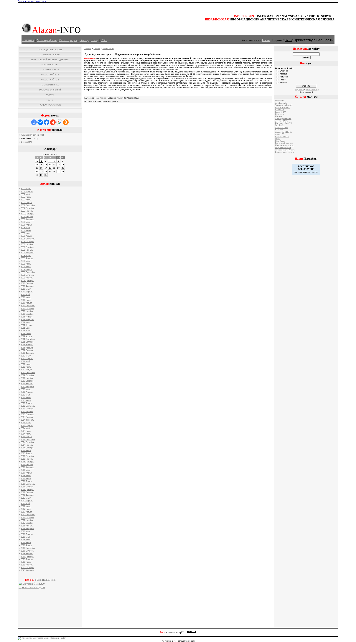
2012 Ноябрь (27, 378)
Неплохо (284, 77)
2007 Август (26, 202)
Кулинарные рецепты (284, 152)
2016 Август (26, 481)
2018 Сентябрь (28, 548)
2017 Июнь (26, 506)
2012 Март (26, 356)
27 (58, 171)
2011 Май (25, 328)
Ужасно (283, 83)
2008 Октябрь (27, 241)
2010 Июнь (26, 297)
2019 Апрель (27, 559)
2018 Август (26, 545)
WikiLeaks (279, 125)
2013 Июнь (26, 397)
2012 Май (25, 361)
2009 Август (26, 269)
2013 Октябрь (27, 409)
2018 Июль (26, 542)
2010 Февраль (27, 286)
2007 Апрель (27, 191)
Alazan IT (279, 134)
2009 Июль (26, 266)
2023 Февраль (27, 570)
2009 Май (25, 261)
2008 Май (25, 227)
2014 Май (25, 428)
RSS (104, 40)
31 (45, 175)
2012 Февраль (27, 353)
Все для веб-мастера (284, 143)
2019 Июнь (26, 562)
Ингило (278, 116)
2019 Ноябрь (27, 565)
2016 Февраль (27, 467)
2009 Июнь (26, 264)
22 (37, 171)
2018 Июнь (26, 540)
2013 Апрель (27, 392)
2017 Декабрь (27, 523)
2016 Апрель (27, 473)
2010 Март (26, 289)
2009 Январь (27, 250)
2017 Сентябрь (28, 514)
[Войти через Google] (59, 122)
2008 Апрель (27, 225)
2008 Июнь (26, 230)
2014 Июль (26, 434)
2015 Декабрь (27, 462)
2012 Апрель (27, 358)
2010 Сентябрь (28, 305)
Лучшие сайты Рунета (285, 150)
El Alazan (279, 130)
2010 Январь (27, 283)
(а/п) (40, 579)
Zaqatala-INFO (281, 121)
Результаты (299, 89)
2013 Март (26, 389)
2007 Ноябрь (27, 211)
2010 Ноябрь (27, 311)
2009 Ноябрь (27, 278)
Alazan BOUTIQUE (283, 132)
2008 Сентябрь (28, 239)
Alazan (120, 98)
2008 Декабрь (27, 247)
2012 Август (26, 370)
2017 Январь (27, 492)
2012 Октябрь (27, 375)
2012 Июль (26, 367)
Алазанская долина (30, 135)
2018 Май (25, 537)
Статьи (97, 48)
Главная (28, 40)
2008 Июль (26, 233)
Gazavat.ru (279, 114)
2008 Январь (27, 216)
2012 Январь (27, 350)
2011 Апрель (26, 325)
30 (41, 175)
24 (45, 171)
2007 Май (25, 194)
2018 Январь (27, 526)
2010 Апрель (27, 292)
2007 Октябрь (27, 208)
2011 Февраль (27, 319)
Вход (94, 40)
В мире (24, 142)
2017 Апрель (27, 501)
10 (45, 164)
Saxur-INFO (280, 112)
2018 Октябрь (27, 551)
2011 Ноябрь (27, 344)
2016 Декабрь (27, 489)
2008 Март (26, 222)
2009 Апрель (27, 258)
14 (63, 164)
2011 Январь (27, 317)
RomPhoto (279, 110)
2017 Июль (26, 509)
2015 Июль (26, 450)
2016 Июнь (26, 475)
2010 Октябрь (27, 308)
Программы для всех (284, 145)
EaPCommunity (282, 136)
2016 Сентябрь (28, 484)
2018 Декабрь (27, 556)
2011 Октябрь (27, 342)
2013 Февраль (27, 386)
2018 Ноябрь (27, 553)
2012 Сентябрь (28, 372)
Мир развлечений (283, 148)
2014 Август (26, 436)
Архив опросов (311, 89)
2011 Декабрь (27, 347)
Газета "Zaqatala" (282, 107)
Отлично (284, 71)
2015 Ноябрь (27, 459)
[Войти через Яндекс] (53, 122)
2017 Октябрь (27, 517)
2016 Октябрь (27, 487)
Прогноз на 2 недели (32, 587)
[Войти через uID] (34, 122)
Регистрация (68, 40)
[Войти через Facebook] (46, 122)
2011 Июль (26, 333)
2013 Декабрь (27, 414)
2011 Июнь (26, 331)
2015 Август (26, 453)
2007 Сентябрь (28, 205)
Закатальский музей (284, 105)
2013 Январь (27, 383)
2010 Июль (26, 300)
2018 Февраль (27, 528)
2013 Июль (26, 400)
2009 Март (26, 255)
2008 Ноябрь (27, 244)
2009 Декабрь (27, 280)
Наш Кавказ (26, 138)
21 (63, 168)
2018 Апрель (27, 534)
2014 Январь (27, 417)
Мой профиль (47, 40)
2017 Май (25, 503)
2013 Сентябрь (28, 406)
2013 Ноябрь (27, 411)
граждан (314, 172)
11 (50, 164)
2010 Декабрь (27, 314)
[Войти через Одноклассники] (66, 122)
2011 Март (25, 322)
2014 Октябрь (27, 442)
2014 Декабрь (27, 448)
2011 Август (26, 336)
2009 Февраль (27, 253)
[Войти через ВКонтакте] (40, 122)
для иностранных (302, 172)
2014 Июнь (26, 431)
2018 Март (26, 531)
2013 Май (25, 395)
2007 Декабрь (27, 214)
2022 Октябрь (27, 567)
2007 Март (26, 188)
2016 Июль (26, 478)
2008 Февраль (27, 219)
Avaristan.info (281, 103)
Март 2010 (50, 154)
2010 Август (26, 303)
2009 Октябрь (27, 275)
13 (58, 164)
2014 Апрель (27, 425)
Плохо (283, 80)
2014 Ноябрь (27, 445)
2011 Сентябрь (28, 339)
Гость (266, 40)
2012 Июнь (26, 364)
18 (50, 168)
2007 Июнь (26, 197)
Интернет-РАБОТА (283, 123)
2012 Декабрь (27, 381)
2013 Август (26, 403)
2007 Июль (26, 200)
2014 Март (26, 422)
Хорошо (283, 74)
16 (41, 168)
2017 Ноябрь (27, 520)
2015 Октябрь (27, 456)
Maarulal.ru (280, 101)
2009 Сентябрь (28, 272)
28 (63, 171)
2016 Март (26, 470)
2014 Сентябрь (28, 439)
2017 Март (26, 498)
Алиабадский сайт (283, 119)
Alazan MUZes (281, 128)
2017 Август (26, 512)
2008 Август (26, 236)
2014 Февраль (27, 420)
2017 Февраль (27, 495)
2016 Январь (27, 464)
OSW (277, 139)
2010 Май (25, 294)
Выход (84, 40)
